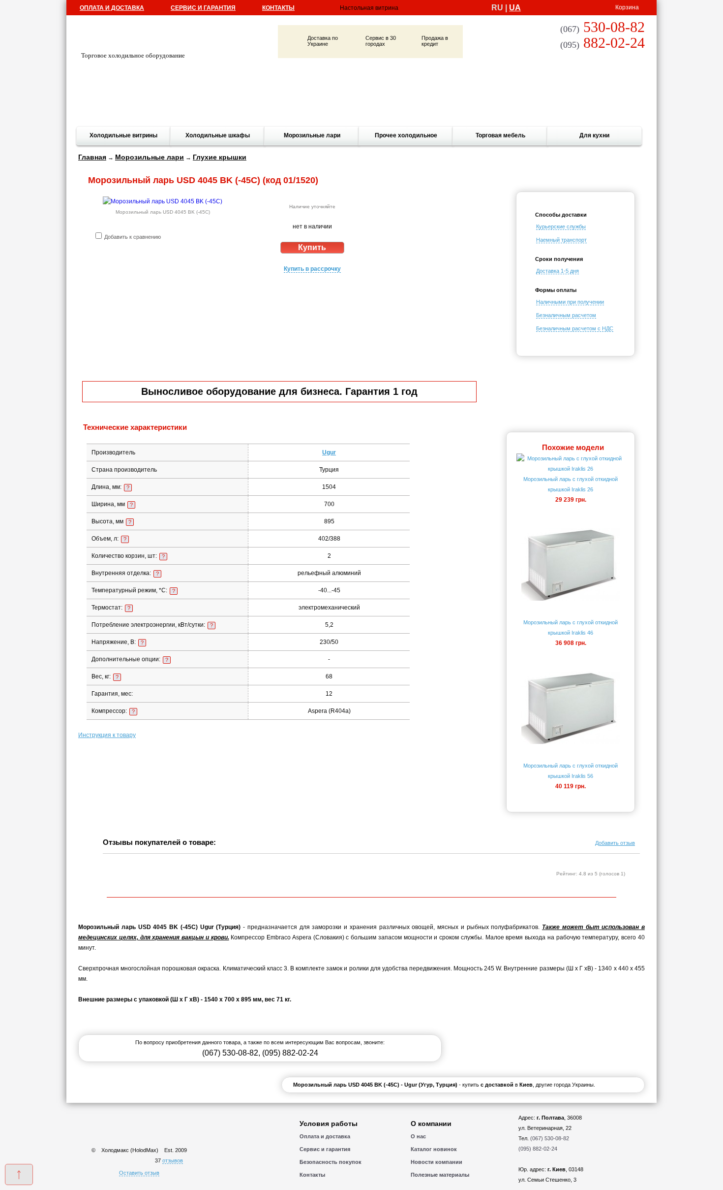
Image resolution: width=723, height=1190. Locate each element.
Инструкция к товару (107, 735)
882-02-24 (602, 42)
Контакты (278, 7)
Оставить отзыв (139, 1173)
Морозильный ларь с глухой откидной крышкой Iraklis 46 (570, 627)
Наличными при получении (570, 302)
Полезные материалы (440, 1175)
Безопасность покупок (331, 1162)
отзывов (172, 1160)
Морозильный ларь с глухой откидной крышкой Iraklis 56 (570, 771)
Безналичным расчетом (566, 315)
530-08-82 (602, 27)
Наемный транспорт (561, 240)
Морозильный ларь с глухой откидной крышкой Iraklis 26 (570, 484)
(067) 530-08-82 (230, 1053)
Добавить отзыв (615, 843)
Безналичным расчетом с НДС (574, 328)
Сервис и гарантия (203, 7)
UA (515, 7)
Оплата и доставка (112, 7)
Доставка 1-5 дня (557, 271)
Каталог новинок (434, 1149)
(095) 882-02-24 (290, 1053)
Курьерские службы (561, 226)
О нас (418, 1136)
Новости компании (436, 1162)
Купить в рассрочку (312, 268)
